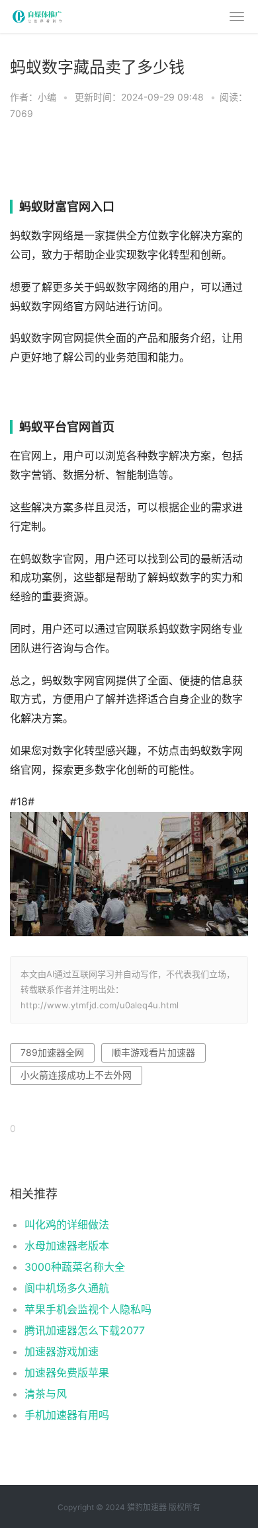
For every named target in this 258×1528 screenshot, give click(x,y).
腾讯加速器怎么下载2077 (84, 1330)
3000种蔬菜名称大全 (74, 1266)
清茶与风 (45, 1393)
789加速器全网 (52, 1052)
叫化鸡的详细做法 (66, 1224)
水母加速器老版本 (66, 1245)
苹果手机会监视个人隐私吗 (87, 1309)
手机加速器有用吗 (66, 1415)
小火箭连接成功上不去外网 (76, 1074)
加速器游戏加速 (61, 1351)
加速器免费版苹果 (66, 1372)
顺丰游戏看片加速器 (153, 1052)
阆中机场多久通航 (66, 1288)
